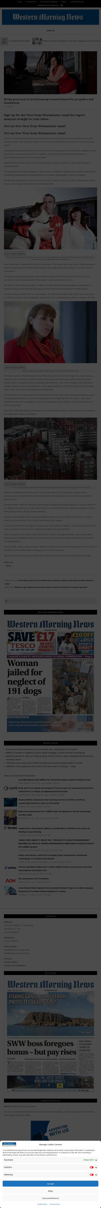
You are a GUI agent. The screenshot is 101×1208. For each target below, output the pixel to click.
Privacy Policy (55, 1204)
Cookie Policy (42, 1204)
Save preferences (50, 1198)
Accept (50, 1183)
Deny (50, 1191)
